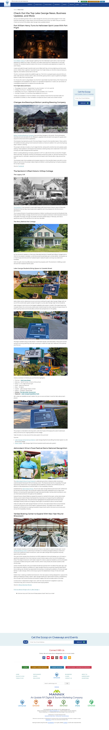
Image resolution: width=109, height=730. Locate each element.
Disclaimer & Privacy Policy (50, 715)
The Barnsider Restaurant (28, 392)
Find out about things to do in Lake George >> (27, 589)
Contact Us (68, 678)
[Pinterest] (52, 657)
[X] (65, 657)
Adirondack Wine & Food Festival (25, 481)
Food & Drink (48, 4)
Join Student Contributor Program (78, 667)
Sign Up (83, 103)
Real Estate (36, 678)
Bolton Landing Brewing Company (24, 135)
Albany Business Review (25, 585)
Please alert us (48, 719)
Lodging (30, 4)
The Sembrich (18, 207)
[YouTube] (48, 657)
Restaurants (37, 674)
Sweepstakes (85, 676)
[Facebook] (43, 657)
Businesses (68, 674)
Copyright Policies (65, 715)
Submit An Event (57, 667)
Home (15, 9)
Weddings (57, 4)
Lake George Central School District (25, 440)
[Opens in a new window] (36, 703)
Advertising (85, 678)
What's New (21, 9)
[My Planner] (69, 657)
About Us (84, 674)
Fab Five (72, 4)
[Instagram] (56, 657)
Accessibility (51, 722)
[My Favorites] (79, 1)
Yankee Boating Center (20, 550)
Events (64, 4)
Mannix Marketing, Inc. (55, 710)
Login (102, 1)
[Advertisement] (54, 614)
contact (65, 722)
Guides (77, 4)
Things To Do (38, 4)
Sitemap (57, 687)
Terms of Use (58, 715)
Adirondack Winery (27, 488)
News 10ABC (18, 443)
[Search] (67, 683)
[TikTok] (61, 657)
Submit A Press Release (39, 667)
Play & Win (84, 4)
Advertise (84, 1)
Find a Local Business (94, 1)
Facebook (21, 166)
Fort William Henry (19, 60)
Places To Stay (20, 676)
